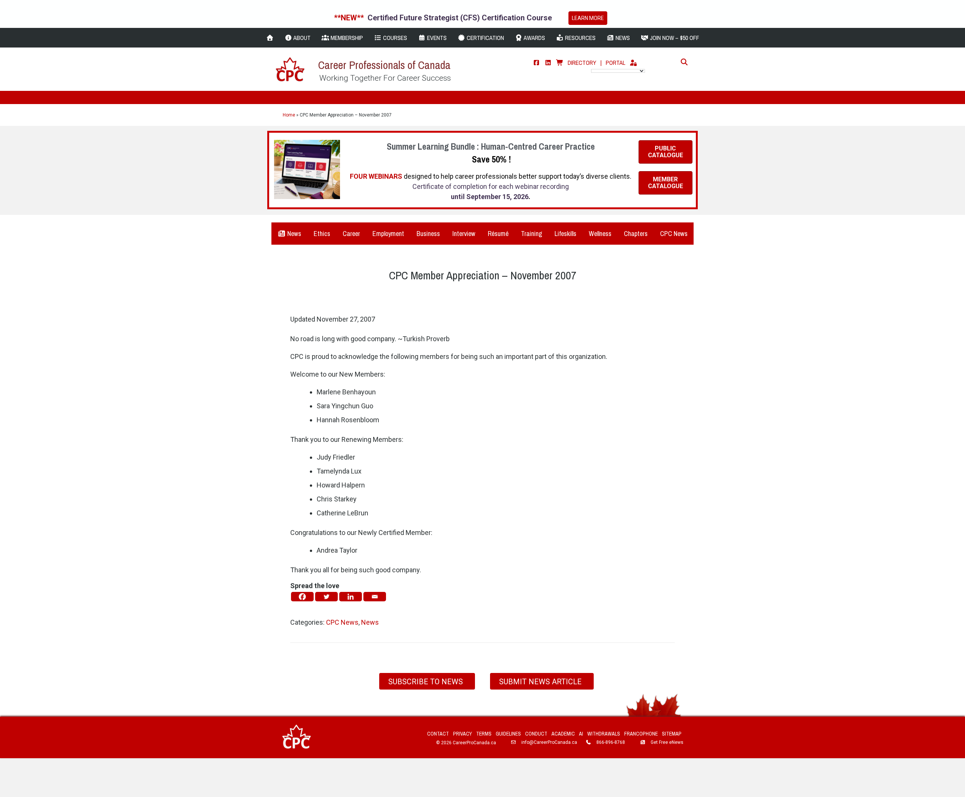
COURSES (394, 38)
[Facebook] (536, 62)
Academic (563, 733)
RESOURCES (580, 38)
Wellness (600, 233)
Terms (484, 733)
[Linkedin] (350, 596)
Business (428, 233)
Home (289, 115)
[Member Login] (633, 62)
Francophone (641, 733)
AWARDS (533, 38)
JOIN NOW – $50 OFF (673, 38)
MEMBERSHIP (346, 38)
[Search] (682, 61)
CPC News (674, 233)
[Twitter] (326, 596)
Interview (463, 233)
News (293, 233)
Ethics (322, 233)
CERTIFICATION (484, 38)
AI (581, 733)
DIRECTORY (582, 62)
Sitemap (672, 733)
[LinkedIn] (548, 62)
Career (351, 233)
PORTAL (615, 62)
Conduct (536, 733)
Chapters (636, 233)
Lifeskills (565, 233)
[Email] (374, 596)
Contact (438, 733)
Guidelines (508, 733)
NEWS (622, 38)
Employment (388, 233)
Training (531, 233)
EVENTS (436, 38)
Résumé (498, 233)
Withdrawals (603, 733)
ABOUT (301, 38)
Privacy (462, 733)
